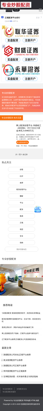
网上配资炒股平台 (22, 142)
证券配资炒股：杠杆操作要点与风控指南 (20, 376)
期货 (21, 229)
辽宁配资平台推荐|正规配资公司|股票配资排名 (19, 339)
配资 (21, 209)
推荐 (21, 182)
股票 (21, 216)
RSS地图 (27, 400)
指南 (21, 242)
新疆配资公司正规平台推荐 (14, 365)
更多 (38, 17)
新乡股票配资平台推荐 (13, 360)
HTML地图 (35, 400)
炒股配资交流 (22, 389)
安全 (21, 236)
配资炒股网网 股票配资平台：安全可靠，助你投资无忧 (21, 320)
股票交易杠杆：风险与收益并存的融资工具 (18, 327)
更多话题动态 (21, 249)
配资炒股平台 (21, 189)
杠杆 (21, 176)
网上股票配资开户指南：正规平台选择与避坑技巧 (20, 333)
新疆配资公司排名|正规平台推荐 (17, 354)
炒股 (21, 169)
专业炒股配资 (8, 389)
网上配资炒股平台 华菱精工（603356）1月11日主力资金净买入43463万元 (28, 128)
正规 (21, 222)
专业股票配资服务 (9, 391)
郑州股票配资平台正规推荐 (14, 371)
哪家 (21, 196)
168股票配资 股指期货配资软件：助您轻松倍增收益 (21, 313)
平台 (21, 202)
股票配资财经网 (27, 404)
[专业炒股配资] (16, 4)
